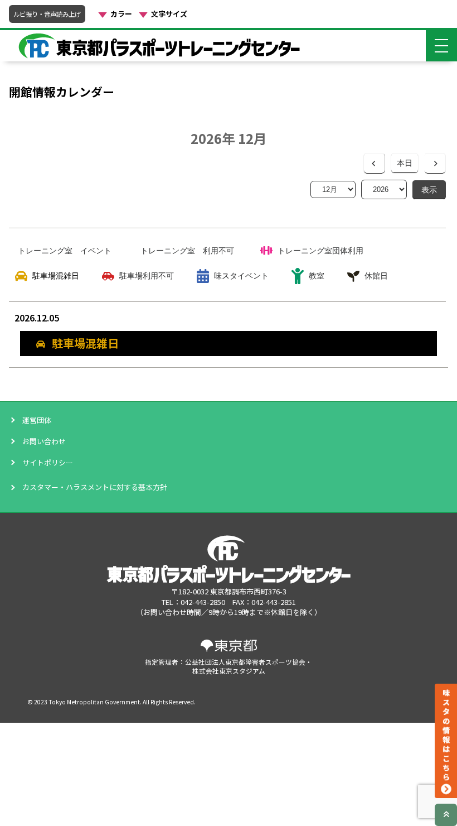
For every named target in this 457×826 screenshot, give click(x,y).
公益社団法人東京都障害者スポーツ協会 (245, 661)
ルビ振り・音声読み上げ (47, 13)
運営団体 (36, 420)
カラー (121, 14)
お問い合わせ (44, 441)
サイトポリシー (47, 463)
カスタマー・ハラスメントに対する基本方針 (94, 487)
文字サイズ (169, 14)
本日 (404, 163)
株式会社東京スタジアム (228, 670)
